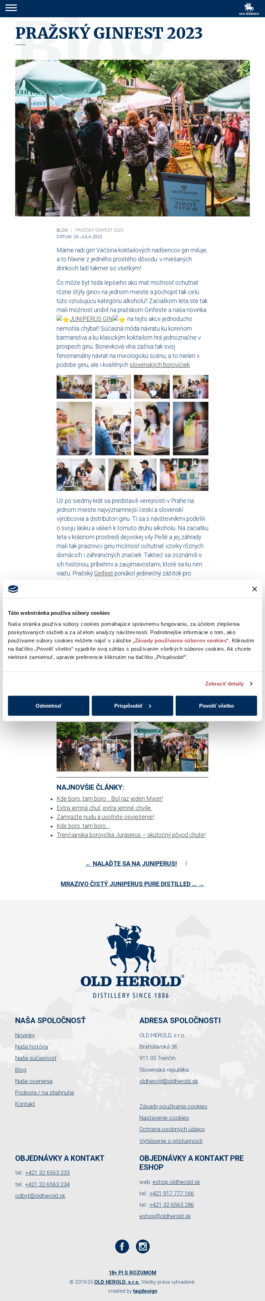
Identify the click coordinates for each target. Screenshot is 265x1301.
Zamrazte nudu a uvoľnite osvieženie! (105, 817)
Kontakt (25, 1104)
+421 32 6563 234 (47, 1184)
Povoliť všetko (216, 705)
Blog (62, 230)
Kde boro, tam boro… (83, 826)
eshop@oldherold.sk (165, 1216)
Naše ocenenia (33, 1081)
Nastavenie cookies (164, 1118)
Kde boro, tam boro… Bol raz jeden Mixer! (110, 798)
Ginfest (103, 573)
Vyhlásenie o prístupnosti (171, 1141)
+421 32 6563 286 (171, 1205)
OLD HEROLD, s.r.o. (117, 1282)
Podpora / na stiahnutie (44, 1092)
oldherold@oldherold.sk (168, 1081)
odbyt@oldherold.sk (40, 1196)
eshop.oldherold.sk (176, 1182)
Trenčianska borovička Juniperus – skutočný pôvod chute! (131, 835)
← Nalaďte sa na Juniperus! (131, 863)
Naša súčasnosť (36, 1058)
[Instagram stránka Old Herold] (143, 1246)
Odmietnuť (49, 705)
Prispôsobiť (128, 705)
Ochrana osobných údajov (172, 1129)
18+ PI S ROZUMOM (132, 1273)
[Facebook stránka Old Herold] (122, 1246)
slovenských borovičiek (160, 364)
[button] (11, 8)
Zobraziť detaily (224, 684)
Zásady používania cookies (173, 1106)
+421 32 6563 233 (47, 1172)
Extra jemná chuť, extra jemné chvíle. (104, 808)
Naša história (31, 1046)
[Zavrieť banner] (254, 588)
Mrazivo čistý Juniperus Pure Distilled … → (132, 883)
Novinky (25, 1035)
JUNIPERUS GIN (91, 318)
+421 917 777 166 (171, 1193)
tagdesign (145, 1291)
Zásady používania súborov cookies (181, 640)
